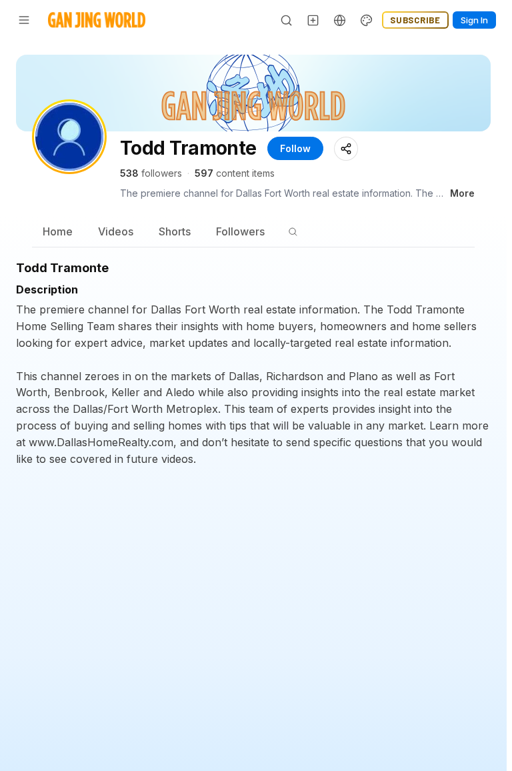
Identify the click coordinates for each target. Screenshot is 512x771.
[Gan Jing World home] (96, 20)
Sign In (474, 20)
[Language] (340, 20)
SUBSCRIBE (415, 20)
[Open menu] (24, 20)
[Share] (346, 149)
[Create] (313, 20)
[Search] (286, 20)
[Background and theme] (366, 20)
